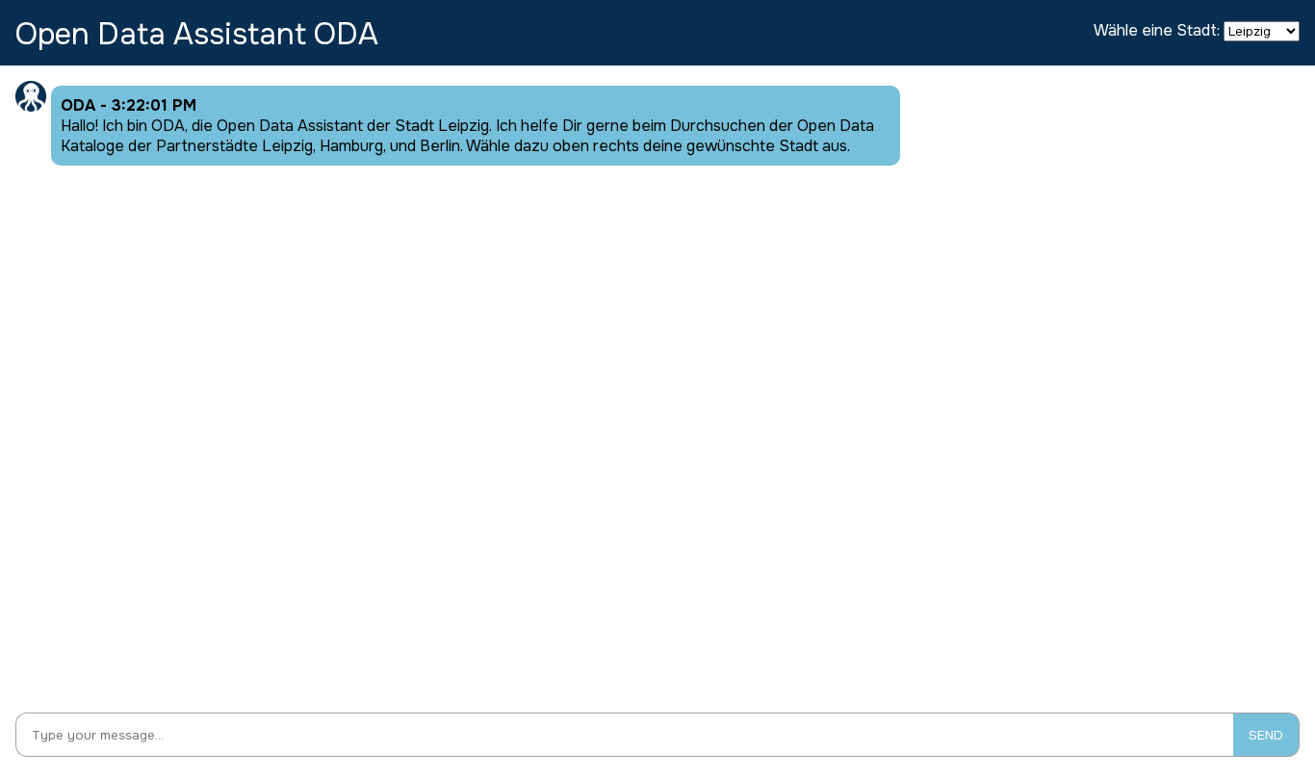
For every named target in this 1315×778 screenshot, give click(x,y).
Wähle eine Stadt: (1157, 30)
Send (1266, 735)
